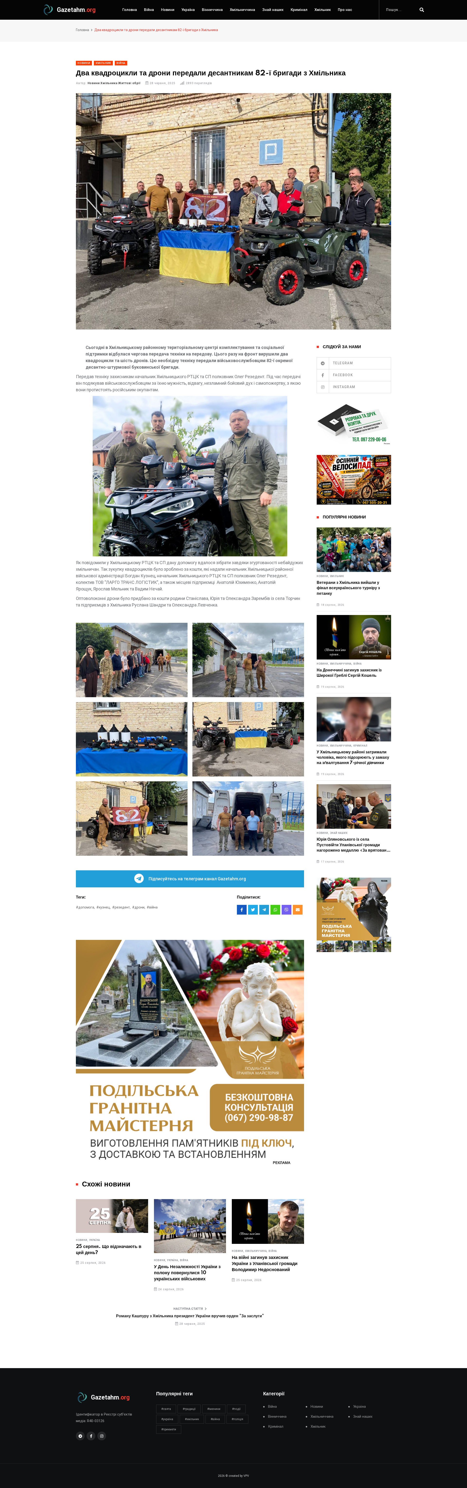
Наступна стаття (188, 1308)
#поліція (237, 1419)
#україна (167, 1419)
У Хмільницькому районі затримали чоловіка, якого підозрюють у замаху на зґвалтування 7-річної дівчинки (353, 757)
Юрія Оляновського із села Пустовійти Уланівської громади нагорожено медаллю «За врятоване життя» (353, 845)
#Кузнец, (103, 907)
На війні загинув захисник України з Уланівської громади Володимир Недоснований (187, 1263)
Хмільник (322, 10)
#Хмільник (192, 1419)
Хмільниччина (242, 10)
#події (236, 1409)
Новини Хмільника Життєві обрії (114, 83)
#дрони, (138, 907)
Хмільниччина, (178, 1251)
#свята (166, 1409)
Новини (167, 10)
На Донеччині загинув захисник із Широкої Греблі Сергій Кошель (349, 673)
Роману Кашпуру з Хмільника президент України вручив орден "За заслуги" (190, 1316)
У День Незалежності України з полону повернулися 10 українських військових (109, 1273)
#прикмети (168, 1429)
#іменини (213, 1409)
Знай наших (273, 10)
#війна (152, 907)
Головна (129, 10)
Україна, (95, 1260)
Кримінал (299, 10)
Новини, (82, 1260)
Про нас (345, 10)
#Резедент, (121, 907)
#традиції (189, 1409)
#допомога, (85, 907)
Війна (149, 10)
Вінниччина (212, 10)
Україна (188, 10)
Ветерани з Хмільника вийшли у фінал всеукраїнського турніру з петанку (348, 588)
